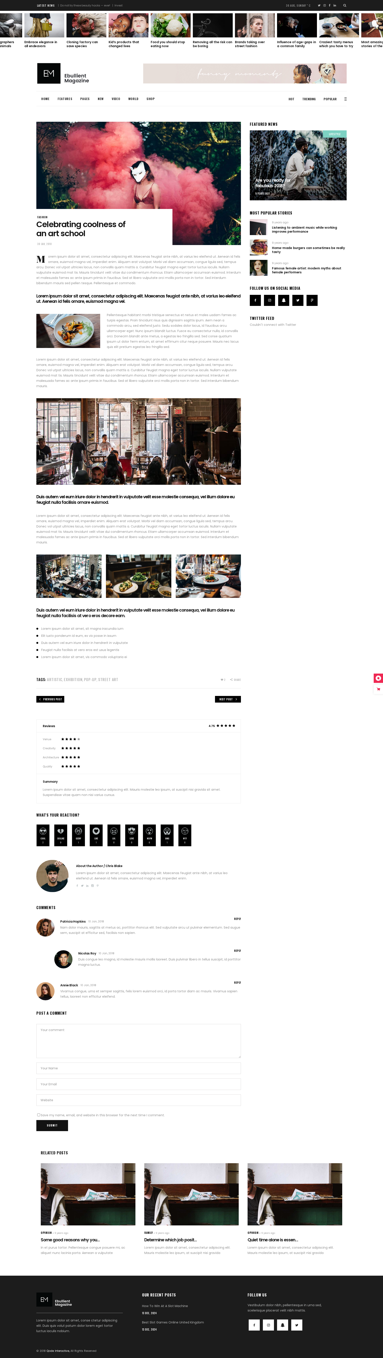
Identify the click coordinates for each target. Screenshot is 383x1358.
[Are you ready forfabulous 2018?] (298, 165)
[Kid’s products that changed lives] (86, 25)
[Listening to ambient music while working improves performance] (259, 227)
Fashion (42, 217)
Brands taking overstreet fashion (208, 44)
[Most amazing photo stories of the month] (339, 25)
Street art (108, 679)
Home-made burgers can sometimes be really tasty (308, 250)
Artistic (54, 679)
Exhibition (73, 679)
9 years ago (262, 193)
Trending (309, 99)
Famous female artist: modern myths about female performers (306, 270)
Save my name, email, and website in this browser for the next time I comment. (103, 1115)
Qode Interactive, (58, 1351)
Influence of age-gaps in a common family (254, 44)
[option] (86, 30)
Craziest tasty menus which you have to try (294, 44)
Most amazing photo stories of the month (335, 44)
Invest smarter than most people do (100, 5)
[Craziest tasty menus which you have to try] (297, 25)
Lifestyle (335, 134)
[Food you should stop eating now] (129, 25)
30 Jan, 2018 (44, 244)
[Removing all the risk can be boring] (171, 25)
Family (148, 1232)
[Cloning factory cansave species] (44, 25)
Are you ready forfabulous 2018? (273, 183)
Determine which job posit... (170, 1240)
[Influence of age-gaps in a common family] (255, 25)
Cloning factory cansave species (40, 44)
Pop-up (90, 679)
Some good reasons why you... (70, 1240)
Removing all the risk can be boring (170, 44)
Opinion (46, 1232)
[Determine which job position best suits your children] (191, 1194)
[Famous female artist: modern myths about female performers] (259, 268)
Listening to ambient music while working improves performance (304, 229)
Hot (291, 99)
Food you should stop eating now (126, 44)
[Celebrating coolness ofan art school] (52, 876)
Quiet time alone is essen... (273, 1240)
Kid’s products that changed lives (81, 44)
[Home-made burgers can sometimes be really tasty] (259, 247)
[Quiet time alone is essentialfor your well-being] (295, 1194)
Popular (330, 99)
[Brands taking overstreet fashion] (213, 25)
